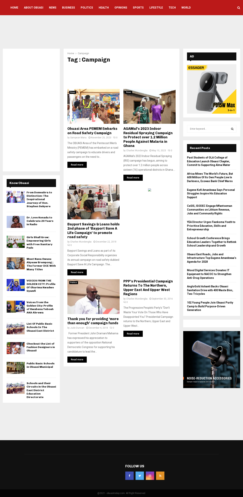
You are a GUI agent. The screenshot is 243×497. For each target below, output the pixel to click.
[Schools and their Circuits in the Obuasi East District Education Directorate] (16, 388)
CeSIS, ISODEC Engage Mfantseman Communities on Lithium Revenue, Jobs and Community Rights (209, 209)
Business (68, 7)
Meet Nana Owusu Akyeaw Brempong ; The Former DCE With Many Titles (41, 264)
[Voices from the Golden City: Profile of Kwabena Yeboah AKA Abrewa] (16, 307)
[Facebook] (129, 476)
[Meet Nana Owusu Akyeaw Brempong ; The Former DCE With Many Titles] (16, 263)
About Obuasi (33, 7)
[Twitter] (140, 476)
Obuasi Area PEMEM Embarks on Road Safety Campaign (92, 131)
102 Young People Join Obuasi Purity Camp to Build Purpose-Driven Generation (210, 306)
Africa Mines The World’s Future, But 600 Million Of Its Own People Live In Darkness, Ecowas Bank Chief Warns (210, 177)
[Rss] (160, 476)
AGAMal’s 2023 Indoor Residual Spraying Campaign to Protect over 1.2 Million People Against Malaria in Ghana (148, 137)
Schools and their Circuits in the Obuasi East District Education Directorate (41, 390)
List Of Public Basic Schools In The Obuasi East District (40, 327)
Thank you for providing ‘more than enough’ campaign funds (93, 321)
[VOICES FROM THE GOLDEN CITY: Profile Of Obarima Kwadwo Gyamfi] (16, 285)
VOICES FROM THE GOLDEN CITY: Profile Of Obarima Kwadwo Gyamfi (41, 286)
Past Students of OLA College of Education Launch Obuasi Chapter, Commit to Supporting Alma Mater (208, 161)
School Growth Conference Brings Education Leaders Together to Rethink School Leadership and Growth (211, 242)
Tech (172, 7)
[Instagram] (150, 476)
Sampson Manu (78, 137)
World (186, 7)
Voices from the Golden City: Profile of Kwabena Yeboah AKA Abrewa (40, 307)
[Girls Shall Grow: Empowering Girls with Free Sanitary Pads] (16, 242)
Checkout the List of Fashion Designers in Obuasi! (41, 347)
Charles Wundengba (137, 150)
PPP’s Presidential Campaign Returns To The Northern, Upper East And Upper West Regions (148, 287)
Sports (138, 7)
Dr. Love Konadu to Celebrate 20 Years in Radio (40, 221)
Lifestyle (156, 7)
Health (104, 7)
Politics (87, 7)
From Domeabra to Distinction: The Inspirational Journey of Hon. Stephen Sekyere (39, 199)
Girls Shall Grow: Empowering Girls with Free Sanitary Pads (39, 242)
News (52, 7)
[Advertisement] (121, 31)
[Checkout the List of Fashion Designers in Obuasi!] (16, 348)
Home (14, 7)
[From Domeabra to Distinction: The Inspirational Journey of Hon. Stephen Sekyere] (16, 197)
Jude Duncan (77, 328)
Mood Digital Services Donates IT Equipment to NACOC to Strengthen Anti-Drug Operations (209, 274)
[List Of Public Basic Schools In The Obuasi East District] (16, 328)
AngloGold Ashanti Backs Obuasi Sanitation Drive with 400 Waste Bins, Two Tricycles (210, 290)
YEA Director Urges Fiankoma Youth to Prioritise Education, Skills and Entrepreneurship (211, 225)
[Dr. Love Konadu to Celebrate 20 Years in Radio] (16, 222)
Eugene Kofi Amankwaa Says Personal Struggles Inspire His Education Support (211, 193)
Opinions (120, 7)
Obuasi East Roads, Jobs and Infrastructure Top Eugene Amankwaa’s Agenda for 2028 (211, 258)
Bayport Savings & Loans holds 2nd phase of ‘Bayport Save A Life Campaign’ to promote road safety (93, 230)
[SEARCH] (232, 129)
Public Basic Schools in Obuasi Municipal (40, 365)
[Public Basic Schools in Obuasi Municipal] (16, 368)
